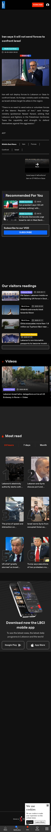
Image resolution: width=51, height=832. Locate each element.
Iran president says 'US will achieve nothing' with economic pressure (31, 207)
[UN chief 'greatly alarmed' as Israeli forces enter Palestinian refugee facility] (13, 553)
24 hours (9, 445)
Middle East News (26, 202)
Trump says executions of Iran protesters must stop (38, 566)
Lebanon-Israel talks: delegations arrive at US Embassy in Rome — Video (24, 395)
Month (43, 445)
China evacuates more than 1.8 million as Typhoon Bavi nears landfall (34, 326)
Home (5, 830)
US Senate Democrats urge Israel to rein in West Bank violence (31, 219)
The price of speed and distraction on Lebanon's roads (12, 526)
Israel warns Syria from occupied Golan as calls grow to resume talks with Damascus (37, 526)
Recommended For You (24, 195)
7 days (26, 445)
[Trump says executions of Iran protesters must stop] (38, 553)
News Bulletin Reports (29, 334)
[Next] (48, 382)
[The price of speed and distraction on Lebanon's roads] (13, 513)
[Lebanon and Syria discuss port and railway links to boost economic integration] (38, 473)
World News (25, 306)
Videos (11, 361)
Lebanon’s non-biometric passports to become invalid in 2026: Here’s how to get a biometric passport (34, 342)
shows (37, 830)
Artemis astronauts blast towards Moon (31, 311)
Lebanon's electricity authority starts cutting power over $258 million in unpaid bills (12, 486)
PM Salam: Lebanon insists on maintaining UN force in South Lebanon (34, 297)
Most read (13, 436)
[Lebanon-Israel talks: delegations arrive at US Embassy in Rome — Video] (25, 382)
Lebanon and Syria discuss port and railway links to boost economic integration (37, 486)
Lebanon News (26, 292)
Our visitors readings (19, 286)
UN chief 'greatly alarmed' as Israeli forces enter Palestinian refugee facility (13, 566)
